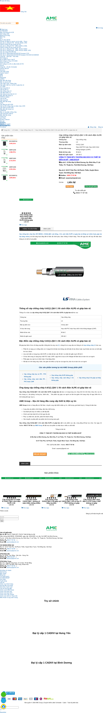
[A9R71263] (4, 160)
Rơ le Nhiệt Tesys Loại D (7, 59)
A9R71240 (12, 150)
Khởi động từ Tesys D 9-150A (9, 61)
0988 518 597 (81, 453)
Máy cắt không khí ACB (7, 32)
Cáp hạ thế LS (4, 89)
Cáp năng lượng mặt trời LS (8, 94)
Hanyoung (3, 77)
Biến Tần (2, 37)
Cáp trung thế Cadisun (6, 113)
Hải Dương (3, 572)
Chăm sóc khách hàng (6, 584)
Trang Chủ (3, 116)
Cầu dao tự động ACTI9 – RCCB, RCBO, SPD (13, 43)
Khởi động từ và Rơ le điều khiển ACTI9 (12, 64)
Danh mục (4, 29)
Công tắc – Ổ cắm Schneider (8, 67)
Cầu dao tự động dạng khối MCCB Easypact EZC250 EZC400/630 (19, 55)
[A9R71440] (4, 169)
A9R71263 (12, 158)
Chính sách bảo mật (6, 591)
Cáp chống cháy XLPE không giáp (62, 375)
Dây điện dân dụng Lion (7, 109)
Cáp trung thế (4, 100)
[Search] (17, 23)
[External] (8, 695)
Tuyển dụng (3, 125)
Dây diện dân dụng (5, 101)
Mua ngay (69, 186)
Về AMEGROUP (5, 578)
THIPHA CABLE (4, 97)
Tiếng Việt (23, 11)
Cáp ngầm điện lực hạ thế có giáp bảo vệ (12, 85)
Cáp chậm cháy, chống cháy (8, 83)
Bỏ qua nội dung (4, 1)
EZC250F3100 (14, 141)
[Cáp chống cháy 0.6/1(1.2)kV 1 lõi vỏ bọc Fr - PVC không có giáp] (72, 492)
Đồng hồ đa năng (5, 35)
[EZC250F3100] (4, 143)
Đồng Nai (2, 575)
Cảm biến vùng (4, 71)
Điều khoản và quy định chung (9, 597)
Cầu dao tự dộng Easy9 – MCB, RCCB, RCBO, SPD (15, 50)
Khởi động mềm (4, 34)
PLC (1, 38)
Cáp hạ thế (3, 98)
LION (1, 103)
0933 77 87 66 (71, 175)
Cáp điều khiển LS (5, 92)
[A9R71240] (4, 152)
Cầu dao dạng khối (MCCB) (8, 52)
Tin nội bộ (3, 127)
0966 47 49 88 (11, 549)
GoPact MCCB (4, 68)
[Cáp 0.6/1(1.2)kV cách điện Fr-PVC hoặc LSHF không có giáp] (92, 492)
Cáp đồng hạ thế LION (6, 104)
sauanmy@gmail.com (12, 542)
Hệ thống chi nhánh (5, 570)
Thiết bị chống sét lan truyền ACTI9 (10, 44)
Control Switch (4, 73)
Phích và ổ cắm (4, 62)
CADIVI (2, 79)
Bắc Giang (3, 573)
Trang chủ (6, 130)
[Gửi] (1, 709)
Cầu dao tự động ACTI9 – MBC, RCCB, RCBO (13, 49)
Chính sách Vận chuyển (7, 594)
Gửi (2, 521)
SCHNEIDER (4, 31)
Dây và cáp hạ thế (5, 82)
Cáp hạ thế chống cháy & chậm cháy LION (12, 106)
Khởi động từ (4, 58)
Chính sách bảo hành (6, 593)
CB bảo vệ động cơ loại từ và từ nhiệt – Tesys (13, 41)
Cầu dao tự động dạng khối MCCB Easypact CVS (14, 53)
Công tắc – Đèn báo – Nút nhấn (9, 56)
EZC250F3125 (14, 175)
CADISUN (3, 110)
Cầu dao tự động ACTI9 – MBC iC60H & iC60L (13, 46)
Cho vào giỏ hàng (91, 186)
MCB (1, 76)
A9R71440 (12, 167)
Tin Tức (2, 122)
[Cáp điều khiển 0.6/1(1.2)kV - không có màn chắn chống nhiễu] (31, 492)
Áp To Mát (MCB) (5, 40)
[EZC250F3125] (4, 178)
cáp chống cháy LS (90, 345)
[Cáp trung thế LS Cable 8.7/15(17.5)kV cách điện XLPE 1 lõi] (11, 492)
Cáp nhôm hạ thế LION (6, 107)
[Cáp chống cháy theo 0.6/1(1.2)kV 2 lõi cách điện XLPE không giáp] (26, 211)
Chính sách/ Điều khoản (7, 590)
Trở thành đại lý (4, 576)
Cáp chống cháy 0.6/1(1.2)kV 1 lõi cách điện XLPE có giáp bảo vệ (56, 130)
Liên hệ (2, 124)
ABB (1, 74)
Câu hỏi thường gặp (6, 588)
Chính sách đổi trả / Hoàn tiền (8, 596)
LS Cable (2, 86)
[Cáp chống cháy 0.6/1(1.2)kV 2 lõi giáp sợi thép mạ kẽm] (51, 492)
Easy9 (2, 65)
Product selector (5, 119)
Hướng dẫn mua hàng (6, 585)
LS (59, 345)
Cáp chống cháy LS (5, 91)
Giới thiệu (3, 118)
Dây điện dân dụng (5, 80)
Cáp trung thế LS (5, 88)
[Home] (51, 18)
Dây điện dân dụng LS (6, 95)
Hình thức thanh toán (6, 587)
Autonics (2, 70)
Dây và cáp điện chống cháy (8, 112)
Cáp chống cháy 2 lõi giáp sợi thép (90, 378)
